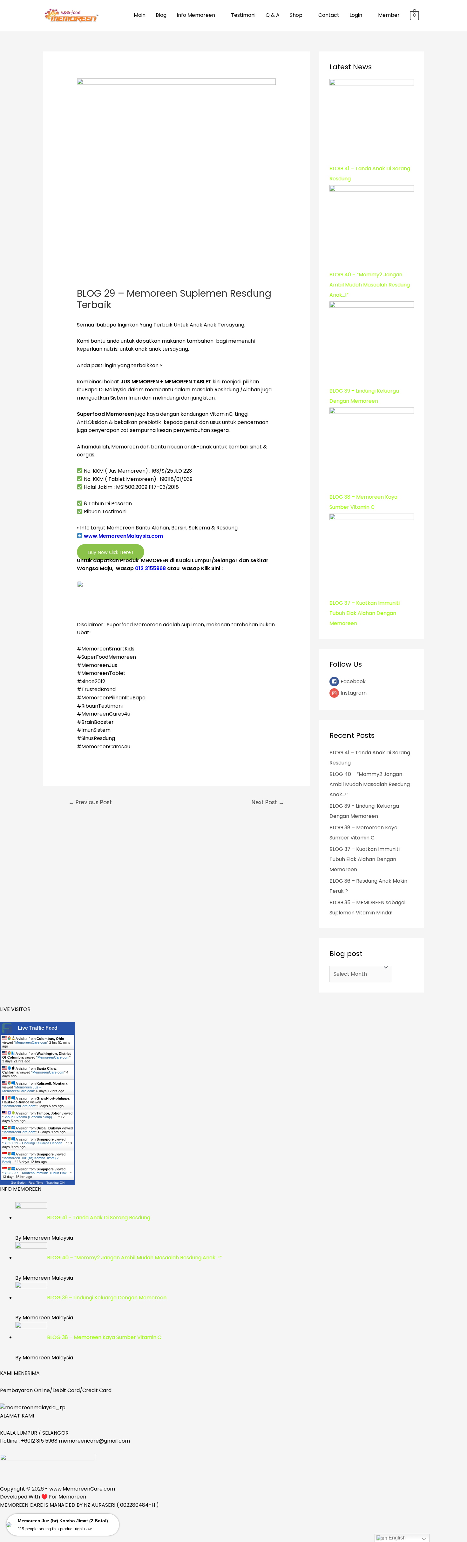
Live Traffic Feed (38, 1028)
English (396, 1537)
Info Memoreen (196, 15)
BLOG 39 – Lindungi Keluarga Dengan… (34, 1143)
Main (140, 15)
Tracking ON (55, 1182)
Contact (328, 15)
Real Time (36, 1182)
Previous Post (90, 802)
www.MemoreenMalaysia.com (123, 536)
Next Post (268, 802)
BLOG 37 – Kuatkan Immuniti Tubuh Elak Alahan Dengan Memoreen (364, 859)
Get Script (18, 1182)
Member (389, 15)
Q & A (273, 15)
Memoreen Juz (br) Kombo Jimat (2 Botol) (63, 1520)
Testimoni (243, 15)
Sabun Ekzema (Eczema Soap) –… (30, 1117)
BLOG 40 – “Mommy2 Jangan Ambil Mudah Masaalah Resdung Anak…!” (369, 784)
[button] (110, 552)
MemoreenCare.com (31, 1042)
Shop (296, 15)
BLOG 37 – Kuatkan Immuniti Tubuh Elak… (36, 1173)
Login (355, 15)
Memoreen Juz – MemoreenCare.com (21, 1089)
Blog (161, 15)
